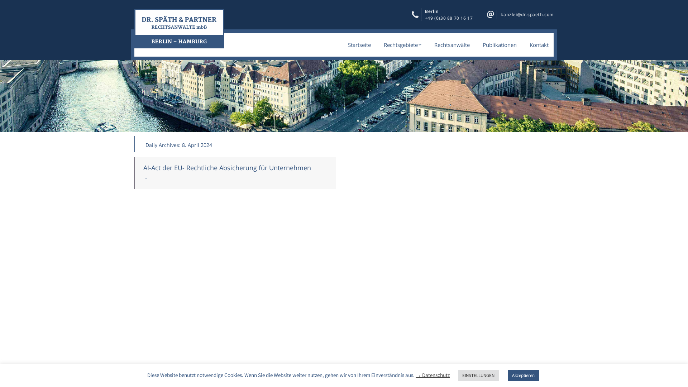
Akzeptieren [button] (523, 375)
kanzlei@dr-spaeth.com (527, 14)
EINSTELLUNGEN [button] (478, 375)
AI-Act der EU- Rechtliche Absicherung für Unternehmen (227, 167)
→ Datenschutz (433, 375)
